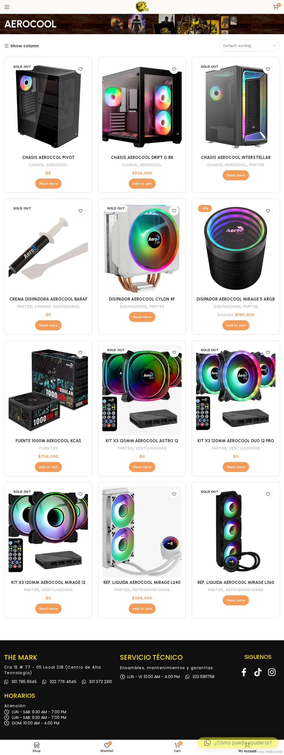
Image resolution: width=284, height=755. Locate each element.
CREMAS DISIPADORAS (57, 306)
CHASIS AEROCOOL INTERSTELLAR (236, 157)
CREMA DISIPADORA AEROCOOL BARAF (48, 299)
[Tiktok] (258, 672)
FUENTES (48, 448)
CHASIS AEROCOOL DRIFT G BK (142, 157)
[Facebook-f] (244, 672)
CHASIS (36, 164)
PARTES (256, 164)
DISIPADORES (133, 306)
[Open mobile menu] (6, 6)
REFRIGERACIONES (151, 590)
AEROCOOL (57, 164)
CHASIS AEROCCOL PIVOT (48, 157)
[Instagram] (272, 672)
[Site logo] (142, 6)
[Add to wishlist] (80, 69)
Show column (24, 46)
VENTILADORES (150, 448)
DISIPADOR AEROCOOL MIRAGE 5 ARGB (236, 299)
